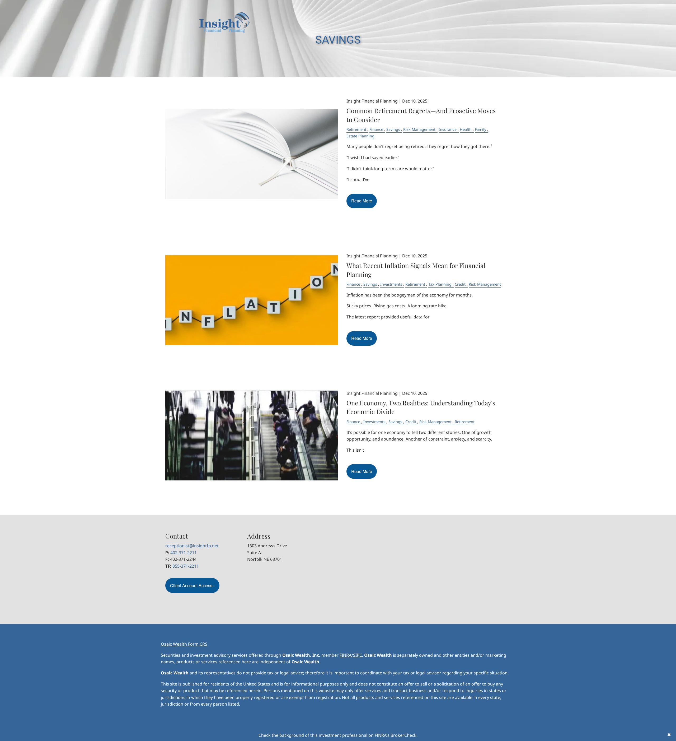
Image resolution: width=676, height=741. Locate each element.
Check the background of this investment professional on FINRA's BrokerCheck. (338, 735)
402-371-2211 (183, 552)
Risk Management (419, 129)
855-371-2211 (185, 566)
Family (480, 129)
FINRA (345, 655)
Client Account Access (192, 585)
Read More (361, 201)
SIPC (357, 655)
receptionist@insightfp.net (192, 546)
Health (466, 129)
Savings (393, 129)
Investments (391, 284)
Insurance (448, 129)
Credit (460, 284)
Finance (376, 129)
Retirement (356, 129)
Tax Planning (440, 284)
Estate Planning (360, 135)
